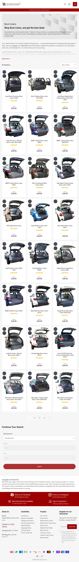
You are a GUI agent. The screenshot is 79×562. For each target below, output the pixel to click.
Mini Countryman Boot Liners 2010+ (39, 184)
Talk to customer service (60, 503)
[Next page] (49, 418)
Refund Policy (25, 525)
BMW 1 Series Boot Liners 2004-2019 (65, 141)
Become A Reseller (27, 518)
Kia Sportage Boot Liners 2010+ (39, 354)
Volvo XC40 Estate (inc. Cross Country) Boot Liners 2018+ (65, 355)
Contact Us (24, 516)
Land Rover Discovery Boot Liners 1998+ (14, 97)
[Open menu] (75, 4)
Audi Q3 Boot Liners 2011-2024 (39, 226)
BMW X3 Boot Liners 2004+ (14, 311)
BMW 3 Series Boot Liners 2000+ (39, 141)
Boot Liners (44, 525)
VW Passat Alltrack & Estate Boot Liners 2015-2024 (14, 398)
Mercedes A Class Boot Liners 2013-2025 (65, 398)
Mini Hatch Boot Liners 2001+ (65, 226)
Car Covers (43, 516)
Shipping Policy (26, 528)
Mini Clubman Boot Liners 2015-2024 (39, 97)
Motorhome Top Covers (48, 523)
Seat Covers (44, 518)
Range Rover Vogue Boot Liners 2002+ (65, 269)
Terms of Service (26, 533)
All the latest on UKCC (22, 497)
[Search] (65, 4)
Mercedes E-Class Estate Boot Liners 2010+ (65, 184)
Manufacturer (7, 434)
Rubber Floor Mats (46, 528)
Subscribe (72, 527)
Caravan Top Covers (46, 535)
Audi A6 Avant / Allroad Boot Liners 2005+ (13, 354)
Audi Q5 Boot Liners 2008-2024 (14, 269)
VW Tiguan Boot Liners (14, 226)
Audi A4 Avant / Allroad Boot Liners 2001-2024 (13, 141)
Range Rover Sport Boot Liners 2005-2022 (65, 311)
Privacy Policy (25, 530)
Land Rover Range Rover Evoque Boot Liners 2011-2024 (65, 98)
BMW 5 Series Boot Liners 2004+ (14, 184)
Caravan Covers (45, 533)
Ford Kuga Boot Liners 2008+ (39, 269)
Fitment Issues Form (28, 523)
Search (39, 466)
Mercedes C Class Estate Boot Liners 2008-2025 (39, 398)
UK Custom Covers (42, 559)
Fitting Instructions (27, 521)
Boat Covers (44, 530)
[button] (14, 101)
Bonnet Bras (44, 537)
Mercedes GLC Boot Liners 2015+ (39, 311)
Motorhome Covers (46, 521)
